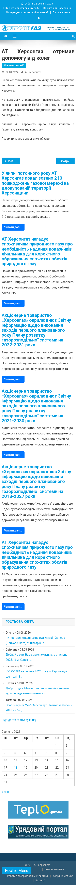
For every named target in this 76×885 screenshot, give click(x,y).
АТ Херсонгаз (33, 72)
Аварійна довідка (63, 876)
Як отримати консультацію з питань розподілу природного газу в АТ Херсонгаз (67, 161)
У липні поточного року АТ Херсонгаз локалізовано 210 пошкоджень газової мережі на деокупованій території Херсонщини (35, 183)
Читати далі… (13, 227)
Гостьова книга (61, 12)
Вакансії (40, 880)
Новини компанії (14, 65)
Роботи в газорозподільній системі (27, 876)
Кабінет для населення (57, 8)
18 (15, 767)
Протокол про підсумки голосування (13, 161)
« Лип (5, 791)
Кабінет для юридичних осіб (22, 8)
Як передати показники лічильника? (27, 12)
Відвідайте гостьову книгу (19, 719)
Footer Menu (16, 870)
